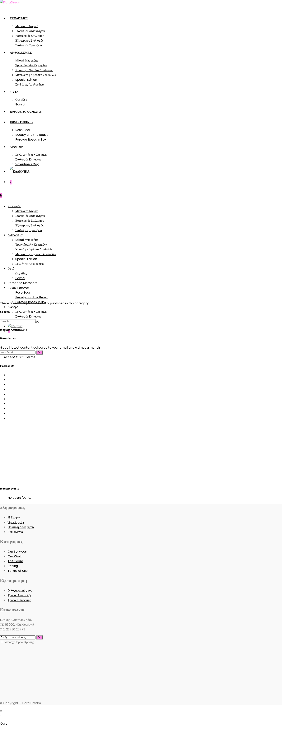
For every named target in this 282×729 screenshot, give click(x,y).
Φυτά (11, 268)
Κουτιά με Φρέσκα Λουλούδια (34, 249)
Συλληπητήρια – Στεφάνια (31, 311)
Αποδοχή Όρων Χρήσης (19, 642)
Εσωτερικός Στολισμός (29, 220)
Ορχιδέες (21, 273)
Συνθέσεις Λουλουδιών (29, 264)
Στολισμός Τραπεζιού (28, 230)
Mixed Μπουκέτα (26, 240)
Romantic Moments (22, 283)
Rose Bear (23, 292)
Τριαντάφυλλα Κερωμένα (31, 244)
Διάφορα (13, 307)
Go (39, 352)
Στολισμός (14, 206)
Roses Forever (18, 288)
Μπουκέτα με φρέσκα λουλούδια (35, 254)
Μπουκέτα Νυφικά (26, 211)
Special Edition (26, 259)
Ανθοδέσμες (15, 235)
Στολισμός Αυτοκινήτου (30, 216)
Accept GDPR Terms (19, 357)
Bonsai (20, 278)
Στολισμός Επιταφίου (28, 316)
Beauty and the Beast (31, 297)
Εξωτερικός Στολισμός (29, 225)
